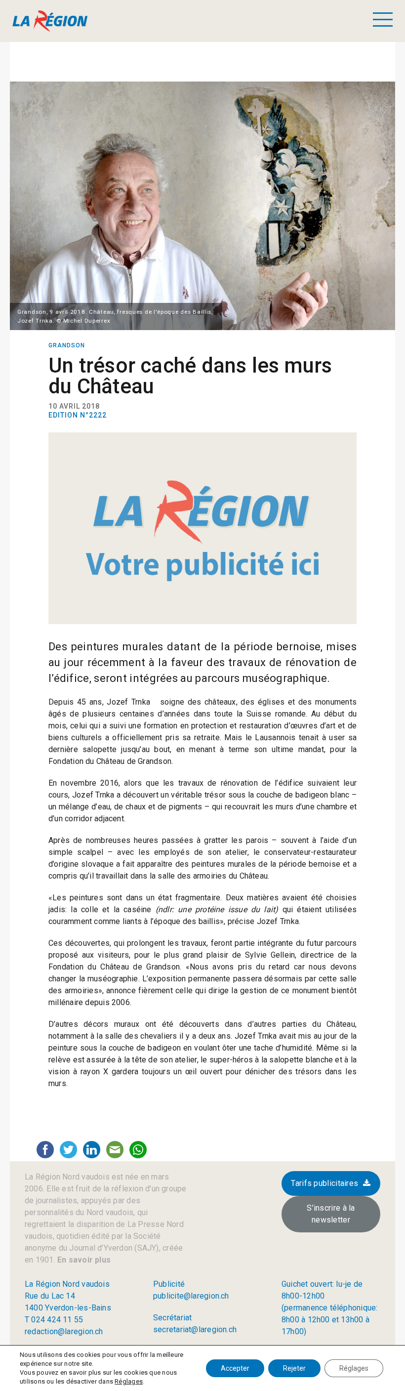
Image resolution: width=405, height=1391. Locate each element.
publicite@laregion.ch (191, 1296)
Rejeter (294, 1368)
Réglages (129, 1381)
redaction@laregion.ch (64, 1331)
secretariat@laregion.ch (195, 1329)
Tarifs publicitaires (324, 1183)
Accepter (235, 1368)
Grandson (66, 345)
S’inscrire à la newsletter (331, 1213)
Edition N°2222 (77, 415)
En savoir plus (83, 1260)
